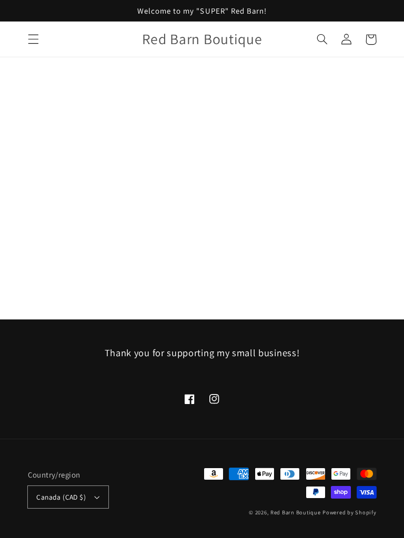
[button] (33, 39)
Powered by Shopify (349, 512)
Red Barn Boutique (295, 512)
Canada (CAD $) (61, 497)
